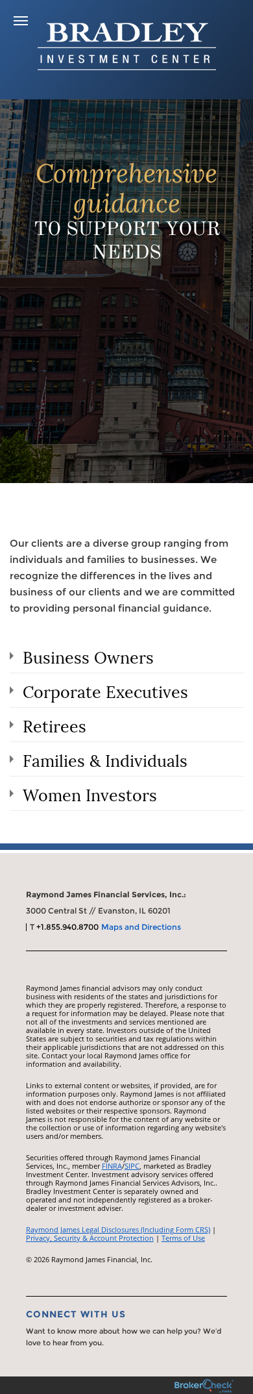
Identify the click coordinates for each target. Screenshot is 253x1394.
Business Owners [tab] (88, 655)
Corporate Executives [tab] (105, 690)
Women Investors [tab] (90, 793)
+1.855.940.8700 (67, 927)
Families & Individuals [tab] (105, 759)
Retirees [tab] (54, 724)
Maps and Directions (141, 927)
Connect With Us (76, 1314)
